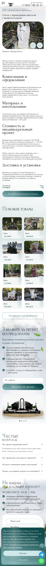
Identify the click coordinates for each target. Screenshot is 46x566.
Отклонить (23, 560)
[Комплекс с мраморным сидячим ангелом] (34, 298)
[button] (33, 45)
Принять (23, 553)
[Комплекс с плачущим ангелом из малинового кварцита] (34, 274)
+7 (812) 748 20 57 (32, 5)
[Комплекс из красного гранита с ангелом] (34, 251)
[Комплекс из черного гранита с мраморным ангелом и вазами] (12, 227)
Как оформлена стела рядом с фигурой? (19, 458)
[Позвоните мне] (42, 546)
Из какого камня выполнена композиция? (19, 464)
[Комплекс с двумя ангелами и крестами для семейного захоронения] (12, 251)
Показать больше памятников (23, 315)
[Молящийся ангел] (12, 274)
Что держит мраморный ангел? (15, 444)
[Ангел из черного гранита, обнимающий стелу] (34, 227)
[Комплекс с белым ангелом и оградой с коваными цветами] (12, 298)
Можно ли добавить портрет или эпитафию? (21, 471)
